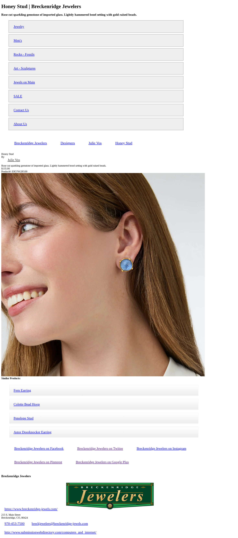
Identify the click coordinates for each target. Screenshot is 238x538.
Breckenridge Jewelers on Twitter (100, 448)
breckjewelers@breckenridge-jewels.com (60, 523)
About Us (20, 124)
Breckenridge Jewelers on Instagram (161, 448)
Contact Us (21, 110)
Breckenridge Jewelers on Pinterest (38, 462)
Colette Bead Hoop (27, 404)
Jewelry (19, 26)
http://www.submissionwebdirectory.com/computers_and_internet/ (50, 532)
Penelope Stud (24, 418)
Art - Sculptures (24, 68)
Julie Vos (14, 160)
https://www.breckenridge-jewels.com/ (31, 509)
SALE (18, 96)
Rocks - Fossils (24, 54)
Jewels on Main (24, 82)
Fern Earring (22, 390)
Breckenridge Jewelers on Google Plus (102, 462)
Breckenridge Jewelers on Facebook (39, 448)
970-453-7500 (15, 523)
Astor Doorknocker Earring (32, 432)
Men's (18, 40)
